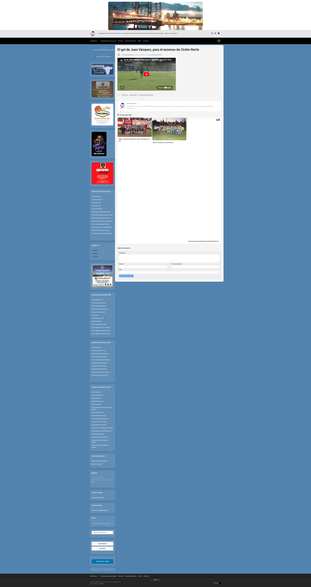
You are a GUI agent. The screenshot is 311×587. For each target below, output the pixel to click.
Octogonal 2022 (133, 95)
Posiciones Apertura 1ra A (99, 303)
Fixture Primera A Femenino (99, 421)
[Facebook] (212, 33)
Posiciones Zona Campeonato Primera (102, 215)
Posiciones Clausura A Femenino (100, 359)
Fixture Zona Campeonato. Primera (101, 212)
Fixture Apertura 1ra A (97, 299)
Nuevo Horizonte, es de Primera (163, 142)
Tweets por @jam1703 (98, 497)
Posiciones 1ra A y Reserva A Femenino (102, 428)
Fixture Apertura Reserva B (99, 415)
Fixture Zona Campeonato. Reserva (101, 218)
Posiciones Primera (97, 199)
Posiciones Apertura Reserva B (100, 418)
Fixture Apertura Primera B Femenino (102, 431)
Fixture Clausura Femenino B (99, 369)
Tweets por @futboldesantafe (100, 510)
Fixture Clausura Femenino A (99, 356)
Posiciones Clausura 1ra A (99, 350)
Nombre (121, 264)
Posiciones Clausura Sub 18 (99, 366)
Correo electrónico (176, 264)
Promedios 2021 (96, 404)
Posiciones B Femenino (98, 434)
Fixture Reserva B (96, 321)
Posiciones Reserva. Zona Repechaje (102, 233)
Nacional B (102, 548)
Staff (139, 41)
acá (93, 481)
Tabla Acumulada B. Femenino (100, 375)
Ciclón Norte (124, 95)
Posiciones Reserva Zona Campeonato (102, 221)
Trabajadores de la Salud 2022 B (146, 95)
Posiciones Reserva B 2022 (99, 324)
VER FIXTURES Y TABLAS (102, 561)
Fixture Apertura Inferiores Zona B (101, 330)
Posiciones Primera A (97, 395)
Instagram (95, 253)
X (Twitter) (95, 256)
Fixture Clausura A (96, 347)
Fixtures (120, 41)
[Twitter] (218, 33)
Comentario (122, 253)
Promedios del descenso (98, 312)
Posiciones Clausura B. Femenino (101, 372)
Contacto (146, 41)
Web (120, 269)
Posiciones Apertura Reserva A (100, 309)
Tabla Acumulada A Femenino (99, 363)
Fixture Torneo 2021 (97, 464)
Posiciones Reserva (97, 208)
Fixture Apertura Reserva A (99, 306)
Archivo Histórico (130, 41)
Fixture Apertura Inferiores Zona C (101, 333)
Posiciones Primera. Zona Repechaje (102, 227)
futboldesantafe (127, 55)
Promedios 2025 (96, 202)
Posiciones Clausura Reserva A (100, 353)
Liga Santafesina (156, 55)
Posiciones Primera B (97, 318)
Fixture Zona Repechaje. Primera (100, 224)
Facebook (95, 250)
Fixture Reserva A (96, 205)
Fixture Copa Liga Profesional (100, 461)
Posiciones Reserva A (97, 401)
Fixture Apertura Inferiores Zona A (101, 327)
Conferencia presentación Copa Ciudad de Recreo (203, 241)
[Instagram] (215, 33)
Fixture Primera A (96, 196)
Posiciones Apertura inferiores (100, 437)
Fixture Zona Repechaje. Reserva (100, 230)
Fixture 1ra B (95, 315)
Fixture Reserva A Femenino (99, 424)
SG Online (101, 583)
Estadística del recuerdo (108, 41)
